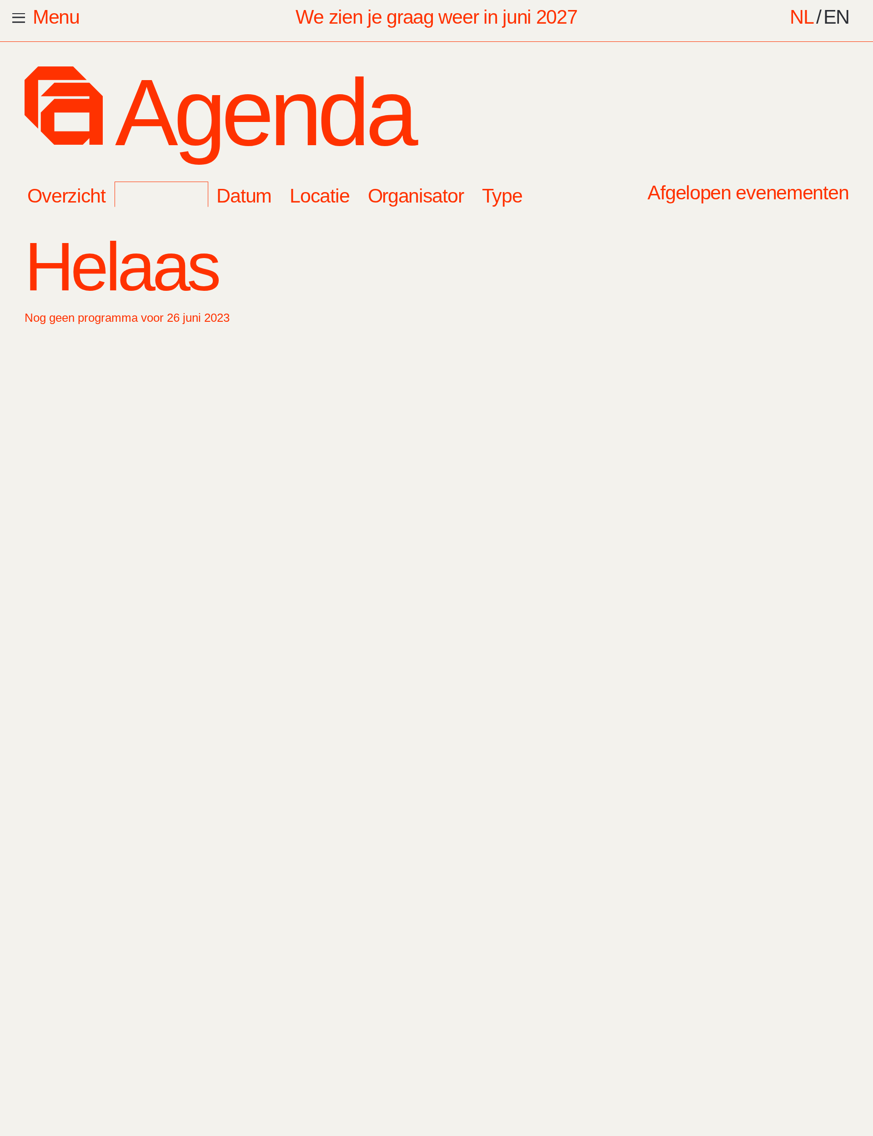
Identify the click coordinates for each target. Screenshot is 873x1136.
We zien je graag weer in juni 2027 (436, 17)
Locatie (319, 196)
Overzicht (66, 196)
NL (801, 17)
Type (502, 196)
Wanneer (161, 196)
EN (836, 17)
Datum (243, 196)
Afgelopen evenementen (747, 192)
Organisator (416, 196)
